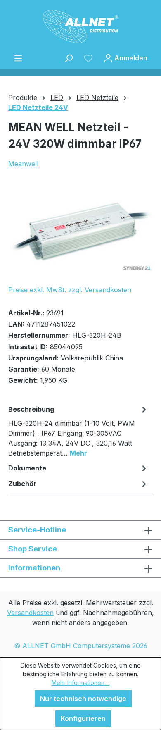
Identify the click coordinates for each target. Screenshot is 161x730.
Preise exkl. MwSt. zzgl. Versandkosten (69, 290)
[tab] (78, 430)
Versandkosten (30, 612)
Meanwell (23, 164)
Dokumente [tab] (27, 468)
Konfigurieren (83, 718)
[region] (80, 231)
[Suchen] (68, 58)
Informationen (34, 567)
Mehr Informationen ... (81, 682)
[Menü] (18, 58)
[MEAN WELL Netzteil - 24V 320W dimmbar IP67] (80, 231)
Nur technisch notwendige (83, 698)
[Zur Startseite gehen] (80, 26)
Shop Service (32, 548)
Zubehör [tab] (22, 484)
